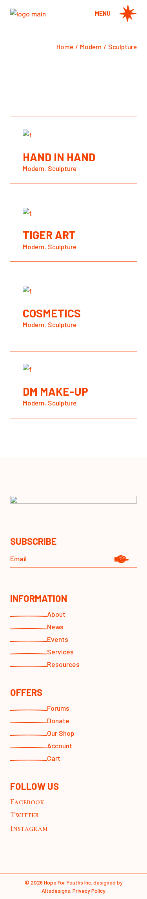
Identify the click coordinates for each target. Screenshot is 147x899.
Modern (33, 168)
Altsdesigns (56, 890)
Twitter (24, 815)
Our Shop (60, 733)
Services (60, 651)
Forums (58, 708)
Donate (58, 720)
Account (59, 745)
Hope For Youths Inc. (68, 882)
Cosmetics (52, 313)
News (55, 626)
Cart (53, 758)
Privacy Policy (89, 890)
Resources (63, 664)
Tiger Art (49, 234)
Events (57, 639)
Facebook (27, 802)
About (56, 614)
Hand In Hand (59, 157)
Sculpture (62, 168)
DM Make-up (55, 391)
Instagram (29, 828)
